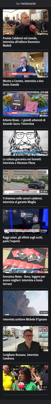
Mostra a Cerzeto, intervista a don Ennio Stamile (23, 83)
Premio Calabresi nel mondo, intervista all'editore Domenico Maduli (21, 41)
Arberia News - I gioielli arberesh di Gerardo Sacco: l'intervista (24, 122)
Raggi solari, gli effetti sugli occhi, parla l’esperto (23, 239)
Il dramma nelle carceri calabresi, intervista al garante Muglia (22, 200)
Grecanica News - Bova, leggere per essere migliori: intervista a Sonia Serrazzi (24, 280)
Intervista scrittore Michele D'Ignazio (25, 319)
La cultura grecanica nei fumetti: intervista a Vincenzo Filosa (22, 161)
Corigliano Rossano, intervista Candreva (20, 356)
